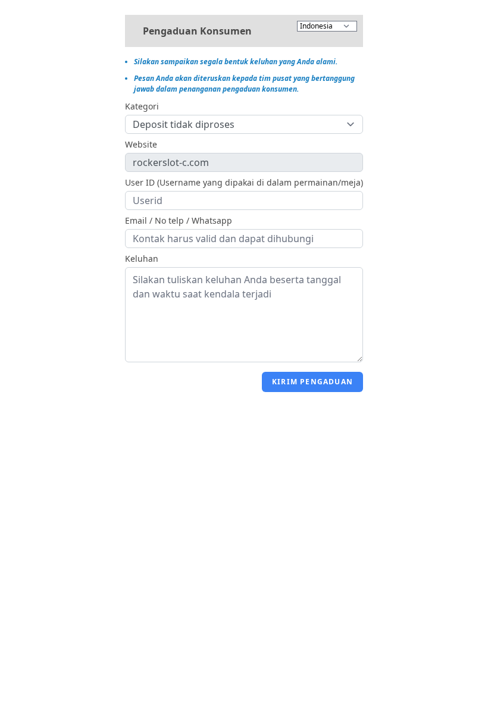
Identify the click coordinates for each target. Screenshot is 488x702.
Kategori (142, 106)
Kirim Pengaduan (312, 382)
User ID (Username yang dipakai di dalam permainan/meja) (244, 182)
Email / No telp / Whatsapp (178, 220)
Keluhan (141, 258)
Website (141, 144)
